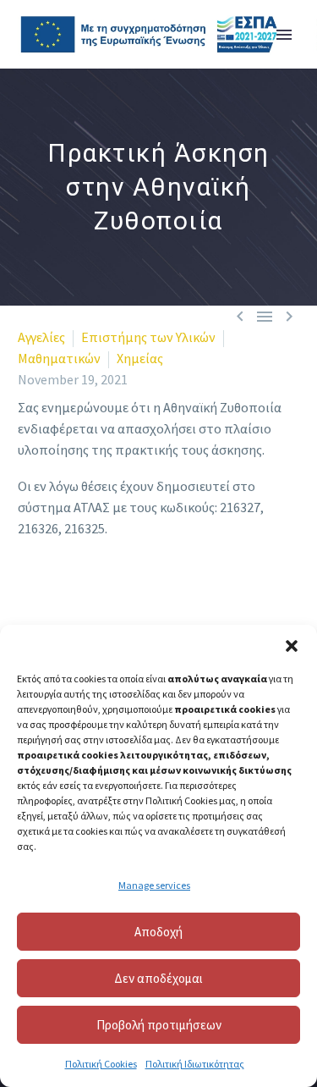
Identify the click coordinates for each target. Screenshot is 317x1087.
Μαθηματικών (59, 358)
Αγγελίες (41, 336)
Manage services (154, 885)
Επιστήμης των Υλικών (148, 336)
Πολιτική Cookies (101, 1063)
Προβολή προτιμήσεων (158, 1025)
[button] (291, 645)
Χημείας (140, 358)
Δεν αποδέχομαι (158, 978)
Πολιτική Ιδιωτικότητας (194, 1063)
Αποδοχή (158, 932)
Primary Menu (284, 34)
